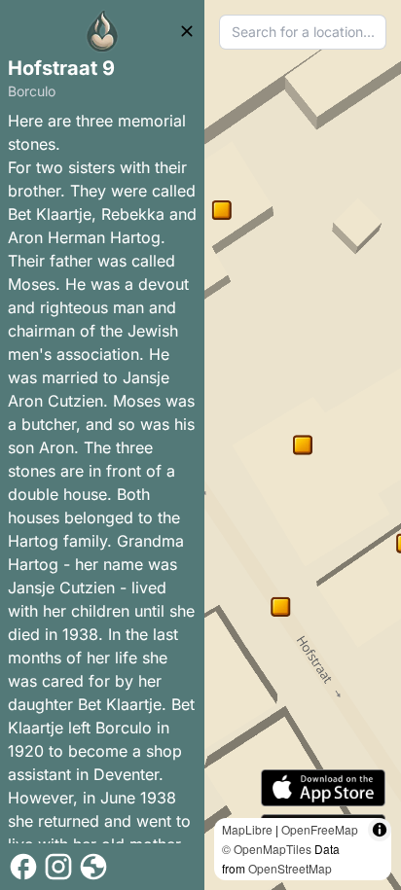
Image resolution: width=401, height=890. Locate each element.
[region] (302, 445)
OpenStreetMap (290, 868)
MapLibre (247, 829)
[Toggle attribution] (379, 829)
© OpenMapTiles (266, 848)
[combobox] (302, 32)
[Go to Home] (102, 31)
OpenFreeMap (319, 829)
